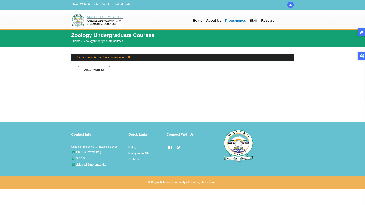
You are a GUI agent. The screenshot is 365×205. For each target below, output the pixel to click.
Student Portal (122, 4)
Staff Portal (101, 4)
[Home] (97, 19)
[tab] (182, 57)
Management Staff (140, 153)
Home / (77, 41)
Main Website (82, 4)
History (132, 147)
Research (269, 20)
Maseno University (174, 182)
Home (197, 20)
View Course (94, 70)
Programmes (235, 20)
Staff (253, 20)
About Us (213, 20)
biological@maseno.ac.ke (91, 164)
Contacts (133, 159)
